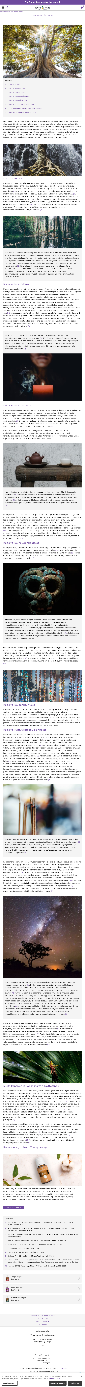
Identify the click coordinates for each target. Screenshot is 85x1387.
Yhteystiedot (42, 1318)
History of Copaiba (18, 11)
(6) (52, 426)
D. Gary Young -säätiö (42, 1339)
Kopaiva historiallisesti (16, 88)
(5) (12, 418)
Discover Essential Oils (6, 11)
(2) (14, 191)
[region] (42, 1380)
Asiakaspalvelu (42, 1331)
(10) (9, 313)
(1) (65, 269)
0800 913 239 (62, 1368)
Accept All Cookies (57, 1383)
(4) (51, 622)
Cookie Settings (9, 1383)
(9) (16, 495)
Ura (42, 1346)
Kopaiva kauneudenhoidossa (19, 96)
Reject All (75, 1383)
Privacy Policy (54, 1378)
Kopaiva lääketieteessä (16, 92)
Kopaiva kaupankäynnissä (17, 100)
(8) (67, 1101)
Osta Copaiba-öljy (13, 1207)
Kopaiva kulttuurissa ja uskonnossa (21, 104)
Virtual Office (42, 1321)
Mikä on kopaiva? (14, 84)
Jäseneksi (42, 1325)
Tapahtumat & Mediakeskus (42, 1335)
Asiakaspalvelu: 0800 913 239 (42, 1315)
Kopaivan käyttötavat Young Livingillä (22, 112)
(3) (74, 194)
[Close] (81, 1376)
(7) (24, 628)
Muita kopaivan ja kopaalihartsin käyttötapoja (25, 108)
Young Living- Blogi (42, 1342)
